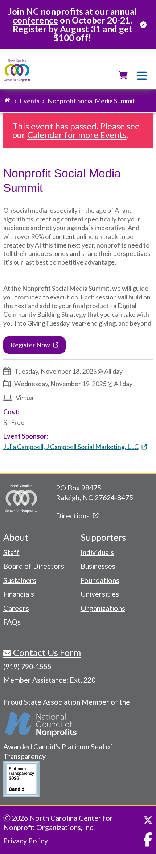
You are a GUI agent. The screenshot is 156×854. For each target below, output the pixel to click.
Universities (100, 593)
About (16, 537)
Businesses (98, 565)
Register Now (30, 345)
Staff (11, 552)
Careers (16, 608)
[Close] (143, 24)
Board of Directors (33, 565)
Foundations (100, 580)
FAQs (12, 621)
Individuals (97, 552)
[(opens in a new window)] (41, 724)
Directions (73, 515)
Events (30, 101)
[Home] (16, 70)
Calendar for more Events (77, 134)
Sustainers (19, 580)
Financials (18, 593)
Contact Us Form (46, 652)
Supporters (103, 537)
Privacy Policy (25, 840)
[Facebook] (147, 839)
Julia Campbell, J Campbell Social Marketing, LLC (71, 447)
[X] (148, 820)
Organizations (103, 608)
